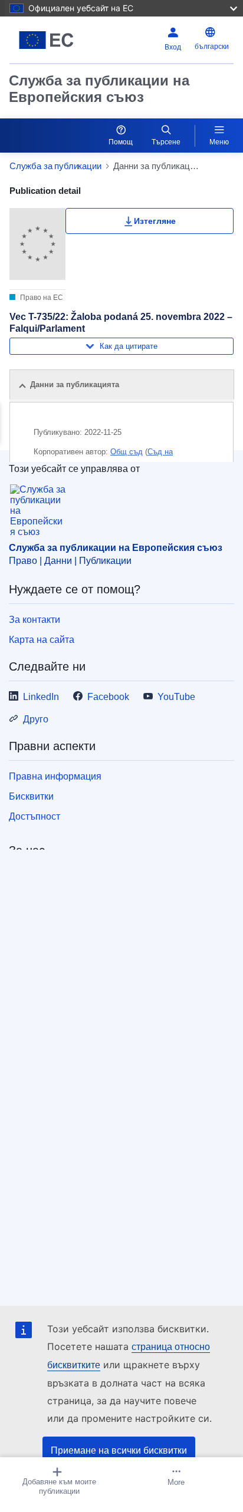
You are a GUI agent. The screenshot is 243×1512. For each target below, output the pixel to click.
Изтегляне (155, 221)
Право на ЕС (40, 297)
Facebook (108, 697)
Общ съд (126, 451)
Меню (219, 142)
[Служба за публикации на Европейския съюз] (48, 40)
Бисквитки (31, 796)
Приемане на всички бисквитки (119, 1450)
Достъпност (34, 816)
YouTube (176, 697)
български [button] (212, 46)
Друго (35, 719)
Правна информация (55, 776)
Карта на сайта (41, 640)
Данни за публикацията (74, 384)
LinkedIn (41, 697)
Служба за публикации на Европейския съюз (99, 88)
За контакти (34, 620)
